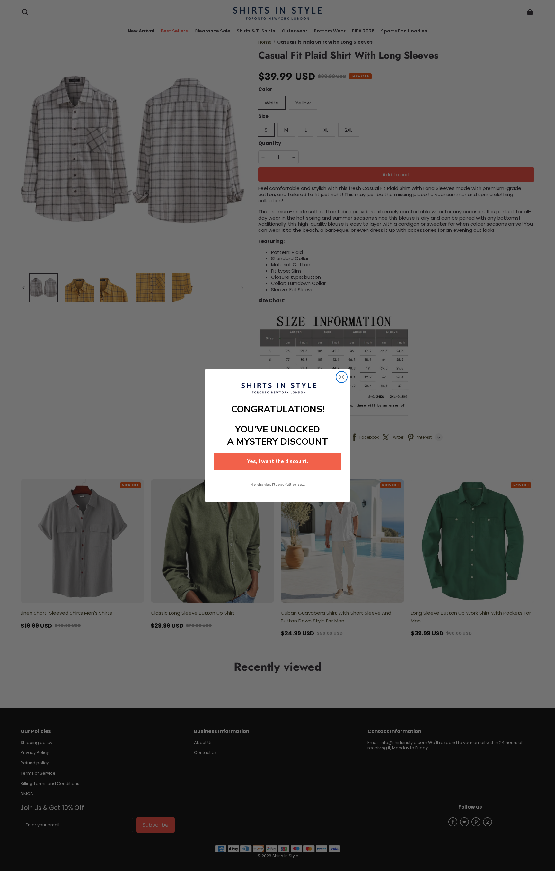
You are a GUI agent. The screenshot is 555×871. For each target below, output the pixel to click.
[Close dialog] (341, 377)
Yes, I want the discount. (277, 461)
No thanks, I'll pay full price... (278, 484)
